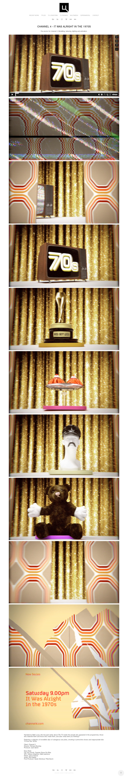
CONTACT (96, 15)
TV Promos (64, 15)
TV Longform (53, 15)
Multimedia (74, 15)
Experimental (85, 15)
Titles (43, 15)
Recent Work (34, 15)
